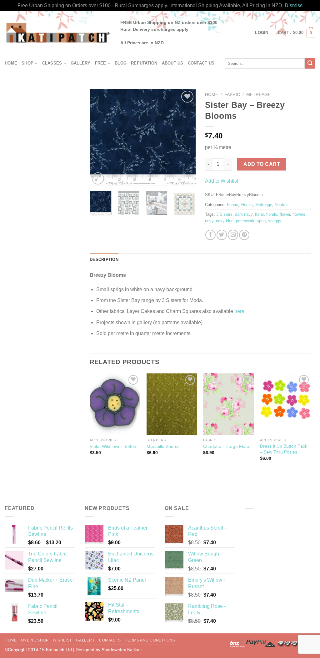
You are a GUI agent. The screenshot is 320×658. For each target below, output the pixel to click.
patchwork (245, 221)
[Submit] (310, 63)
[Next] (185, 137)
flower (285, 214)
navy (209, 221)
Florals (247, 204)
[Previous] (99, 137)
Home (11, 63)
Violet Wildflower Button (113, 446)
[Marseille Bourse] (172, 404)
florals (271, 214)
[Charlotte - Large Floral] (228, 404)
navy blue (224, 221)
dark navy (243, 214)
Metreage (258, 94)
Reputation (144, 63)
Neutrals (282, 204)
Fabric (232, 94)
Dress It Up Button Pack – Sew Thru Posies (283, 449)
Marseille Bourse (163, 446)
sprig (261, 221)
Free (100, 63)
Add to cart (261, 164)
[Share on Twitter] (222, 235)
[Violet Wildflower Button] (115, 404)
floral (259, 214)
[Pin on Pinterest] (244, 235)
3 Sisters (224, 214)
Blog (121, 63)
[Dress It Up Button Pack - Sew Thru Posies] (285, 404)
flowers (298, 214)
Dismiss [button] (293, 5)
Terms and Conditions (150, 640)
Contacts (110, 640)
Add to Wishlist (221, 181)
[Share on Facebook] (210, 235)
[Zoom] (98, 178)
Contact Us (201, 63)
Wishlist (62, 640)
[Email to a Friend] (233, 235)
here (239, 311)
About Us (172, 63)
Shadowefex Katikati (122, 649)
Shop (27, 63)
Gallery (81, 63)
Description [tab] (104, 259)
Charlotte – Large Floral (226, 446)
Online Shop (35, 640)
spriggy (274, 221)
